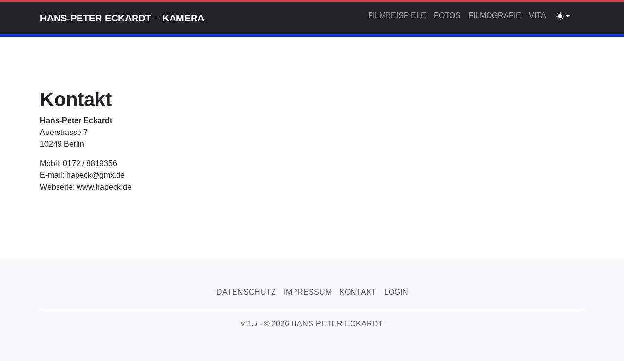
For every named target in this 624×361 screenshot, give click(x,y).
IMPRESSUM (308, 292)
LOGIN (396, 292)
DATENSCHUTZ (246, 292)
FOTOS (447, 15)
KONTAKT (357, 292)
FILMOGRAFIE (494, 15)
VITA (537, 15)
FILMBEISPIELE (397, 15)
